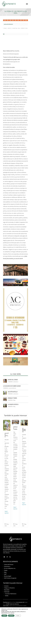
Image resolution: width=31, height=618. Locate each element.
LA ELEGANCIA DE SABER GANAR (12, 386)
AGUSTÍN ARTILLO (13, 392)
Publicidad (6, 591)
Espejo (5, 570)
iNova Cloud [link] (13, 602)
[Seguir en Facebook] (7, 557)
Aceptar (4, 615)
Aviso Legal (23, 605)
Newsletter (6, 590)
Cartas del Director (8, 564)
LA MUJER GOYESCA (13, 404)
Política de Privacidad (14, 605)
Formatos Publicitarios (10, 593)
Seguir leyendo (10, 508)
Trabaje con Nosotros (9, 588)
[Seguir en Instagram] (4, 557)
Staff (5, 574)
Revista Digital (7, 576)
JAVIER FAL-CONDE (13, 379)
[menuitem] (26, 5)
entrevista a (15, 381)
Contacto (6, 586)
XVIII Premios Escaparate (10, 578)
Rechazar (11, 615)
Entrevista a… (7, 566)
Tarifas (6, 595)
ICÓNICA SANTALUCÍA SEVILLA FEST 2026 (27, 473)
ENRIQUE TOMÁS (12, 398)
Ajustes (17, 615)
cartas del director (8, 24)
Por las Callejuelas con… (10, 568)
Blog (14, 400)
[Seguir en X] (10, 557)
